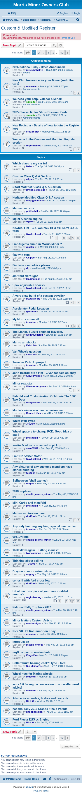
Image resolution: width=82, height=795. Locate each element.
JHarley (30, 423)
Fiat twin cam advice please (31, 265)
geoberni (31, 311)
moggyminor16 (35, 200)
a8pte (29, 179)
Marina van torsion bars (28, 513)
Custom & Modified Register (28, 28)
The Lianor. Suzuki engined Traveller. (37, 331)
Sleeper (30, 473)
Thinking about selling (27, 560)
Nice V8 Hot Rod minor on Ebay (34, 631)
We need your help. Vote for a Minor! (37, 99)
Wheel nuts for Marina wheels (32, 673)
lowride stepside (35, 190)
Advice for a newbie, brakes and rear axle (40, 698)
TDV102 (30, 563)
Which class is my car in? (29, 163)
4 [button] (48, 53)
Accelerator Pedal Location (30, 308)
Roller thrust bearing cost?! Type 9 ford (39, 663)
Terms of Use (67, 37)
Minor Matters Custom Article (32, 620)
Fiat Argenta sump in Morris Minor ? (37, 244)
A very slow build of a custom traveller (38, 295)
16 (69, 238)
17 (73, 238)
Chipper (30, 257)
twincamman (33, 553)
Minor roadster (22, 383)
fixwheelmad (33, 234)
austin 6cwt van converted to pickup (36, 445)
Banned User (33, 413)
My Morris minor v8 (25, 319)
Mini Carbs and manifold (29, 502)
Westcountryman (36, 386)
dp (27, 268)
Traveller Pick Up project (29, 362)
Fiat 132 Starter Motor (27, 456)
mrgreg (30, 483)
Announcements (31, 89)
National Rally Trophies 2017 (31, 607)
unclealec (31, 86)
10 (78, 601)
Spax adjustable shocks (28, 285)
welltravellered (34, 334)
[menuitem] (11, 13)
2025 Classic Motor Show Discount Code (39, 112)
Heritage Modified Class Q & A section (38, 197)
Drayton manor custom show (32, 571)
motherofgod (34, 623)
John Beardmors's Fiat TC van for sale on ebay (44, 372)
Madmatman (33, 279)
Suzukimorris (34, 666)
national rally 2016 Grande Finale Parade (39, 709)
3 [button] (43, 53)
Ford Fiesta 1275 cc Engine (30, 719)
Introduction (20, 641)
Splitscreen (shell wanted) (29, 480)
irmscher (31, 322)
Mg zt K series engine (27, 218)
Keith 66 (31, 345)
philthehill (32, 211)
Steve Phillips (34, 375)
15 (64, 238)
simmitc (30, 102)
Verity (29, 221)
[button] (27, 52)
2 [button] (39, 53)
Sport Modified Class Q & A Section (36, 187)
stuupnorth (32, 131)
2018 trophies (21, 491)
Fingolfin (31, 655)
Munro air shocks (24, 342)
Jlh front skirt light (25, 276)
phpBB (29, 787)
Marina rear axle (23, 208)
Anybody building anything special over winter (44, 526)
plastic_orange (34, 644)
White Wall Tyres (23, 420)
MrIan (29, 166)
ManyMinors (33, 298)
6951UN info (20, 536)
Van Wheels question (26, 351)
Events (26, 72)
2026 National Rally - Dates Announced (38, 67)
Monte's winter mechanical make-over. (38, 410)
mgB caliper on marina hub (31, 652)
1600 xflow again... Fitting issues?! (35, 550)
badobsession (34, 712)
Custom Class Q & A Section (31, 176)
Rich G (30, 701)
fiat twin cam (21, 254)
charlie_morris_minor (38, 494)
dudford (31, 516)
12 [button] (61, 53)
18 (78, 238)
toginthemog (33, 145)
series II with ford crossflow (31, 580)
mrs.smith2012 (34, 70)
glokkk (30, 247)
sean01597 (32, 448)
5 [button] (53, 53)
